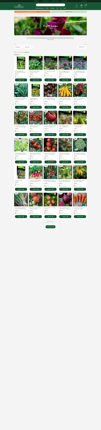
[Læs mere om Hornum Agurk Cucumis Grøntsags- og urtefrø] (80, 117)
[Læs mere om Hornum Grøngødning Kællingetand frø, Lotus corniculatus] (36, 90)
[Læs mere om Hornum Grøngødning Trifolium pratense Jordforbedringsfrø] (65, 63)
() (26, 52)
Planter (47, 8)
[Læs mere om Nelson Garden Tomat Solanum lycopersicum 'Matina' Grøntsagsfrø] (36, 199)
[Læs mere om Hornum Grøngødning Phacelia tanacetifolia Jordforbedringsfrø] (80, 63)
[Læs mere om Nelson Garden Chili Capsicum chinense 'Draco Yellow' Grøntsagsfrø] (80, 172)
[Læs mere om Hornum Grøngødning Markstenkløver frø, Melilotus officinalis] (21, 63)
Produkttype (17, 47)
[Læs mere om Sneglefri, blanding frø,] (21, 172)
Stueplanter (52, 8)
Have (57, 8)
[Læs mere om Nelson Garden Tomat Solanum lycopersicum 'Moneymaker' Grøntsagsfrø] (50, 145)
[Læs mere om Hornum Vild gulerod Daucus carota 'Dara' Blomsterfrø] (65, 117)
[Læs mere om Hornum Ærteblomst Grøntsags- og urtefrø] (50, 199)
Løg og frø (20, 14)
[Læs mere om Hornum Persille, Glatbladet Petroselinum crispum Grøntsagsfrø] (36, 63)
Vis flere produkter (50, 226)
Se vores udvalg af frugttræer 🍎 (32, 11)
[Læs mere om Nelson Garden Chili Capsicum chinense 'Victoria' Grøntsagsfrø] (21, 117)
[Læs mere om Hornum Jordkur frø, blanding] (50, 63)
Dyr (61, 8)
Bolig (64, 8)
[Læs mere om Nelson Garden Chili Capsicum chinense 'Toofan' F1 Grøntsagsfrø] (50, 172)
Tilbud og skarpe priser (40, 8)
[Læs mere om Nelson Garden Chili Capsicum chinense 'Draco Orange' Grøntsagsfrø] (80, 199)
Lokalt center (27, 47)
